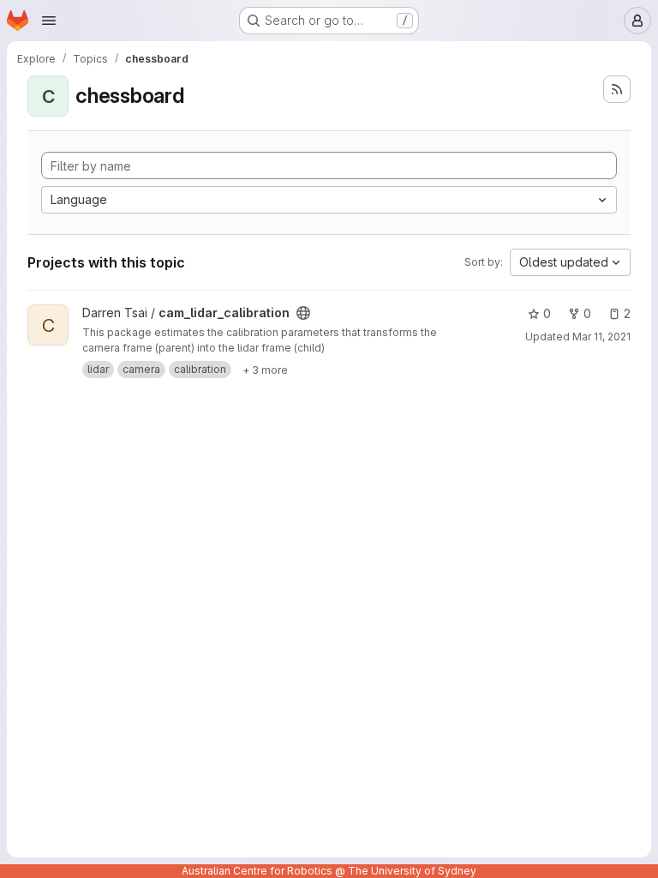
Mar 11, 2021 (601, 336)
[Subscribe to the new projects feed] (617, 89)
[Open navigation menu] (49, 20)
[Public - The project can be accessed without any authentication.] (303, 313)
